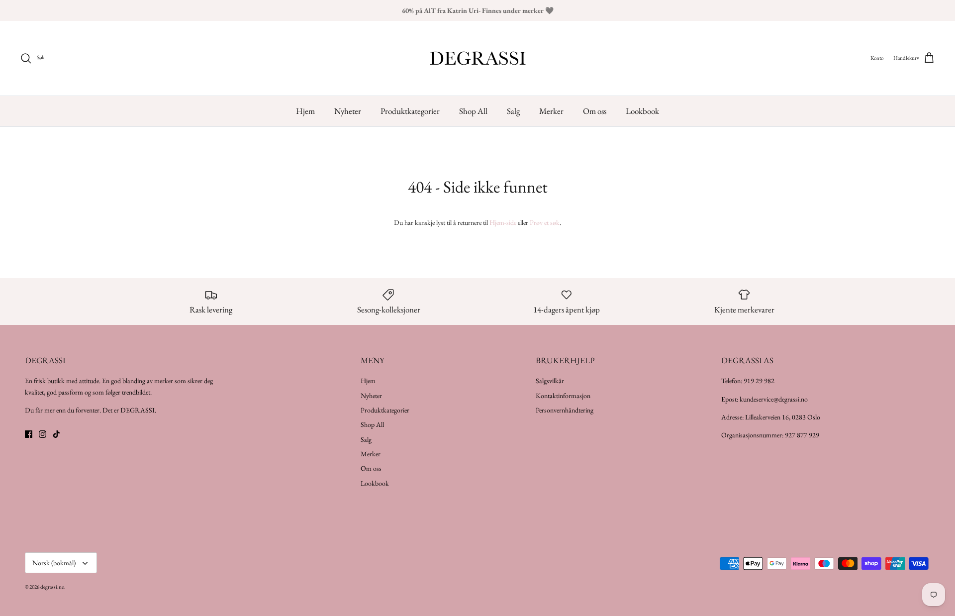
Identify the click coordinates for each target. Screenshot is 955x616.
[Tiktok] (56, 434)
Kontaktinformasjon (563, 395)
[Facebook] (28, 434)
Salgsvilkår (550, 380)
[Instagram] (42, 434)
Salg (513, 110)
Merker (551, 110)
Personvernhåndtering (564, 410)
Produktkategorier (410, 110)
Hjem (305, 110)
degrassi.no (52, 586)
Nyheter (347, 110)
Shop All (473, 110)
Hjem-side (502, 222)
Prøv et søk (545, 222)
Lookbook (642, 110)
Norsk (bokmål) (54, 562)
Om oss (594, 110)
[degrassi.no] (477, 58)
